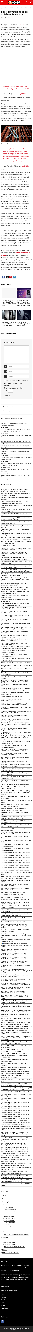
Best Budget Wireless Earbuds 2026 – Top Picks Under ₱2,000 (16, 506)
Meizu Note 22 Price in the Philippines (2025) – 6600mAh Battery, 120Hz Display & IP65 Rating (14, 958)
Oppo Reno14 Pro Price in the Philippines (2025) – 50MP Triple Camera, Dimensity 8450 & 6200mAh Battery (15, 996)
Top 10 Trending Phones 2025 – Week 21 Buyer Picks (16, 1092)
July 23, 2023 (22, 94)
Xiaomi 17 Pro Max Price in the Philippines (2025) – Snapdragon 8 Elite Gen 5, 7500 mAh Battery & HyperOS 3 (15, 926)
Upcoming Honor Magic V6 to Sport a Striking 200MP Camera (16, 446)
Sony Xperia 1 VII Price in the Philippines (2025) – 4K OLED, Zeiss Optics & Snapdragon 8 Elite (15, 1084)
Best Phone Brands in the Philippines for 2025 (14, 1246)
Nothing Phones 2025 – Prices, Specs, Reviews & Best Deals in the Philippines (16, 733)
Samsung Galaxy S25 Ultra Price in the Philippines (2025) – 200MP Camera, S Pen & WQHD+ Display (15, 1072)
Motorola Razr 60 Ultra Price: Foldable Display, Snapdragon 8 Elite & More (14, 729)
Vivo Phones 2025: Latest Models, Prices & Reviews (15, 876)
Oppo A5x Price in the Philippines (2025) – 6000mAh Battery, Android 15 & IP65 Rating (15, 987)
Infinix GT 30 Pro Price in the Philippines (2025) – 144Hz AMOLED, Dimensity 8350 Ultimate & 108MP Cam (15, 579)
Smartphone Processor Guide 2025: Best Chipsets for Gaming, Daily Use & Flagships (16, 825)
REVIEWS (4, 1249)
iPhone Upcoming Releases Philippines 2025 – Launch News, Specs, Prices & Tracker (16, 712)
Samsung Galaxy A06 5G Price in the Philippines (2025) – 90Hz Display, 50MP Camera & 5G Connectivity (16, 1027)
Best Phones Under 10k (9, 1240)
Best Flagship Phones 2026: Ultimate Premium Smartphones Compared (14, 612)
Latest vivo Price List (9, 1207)
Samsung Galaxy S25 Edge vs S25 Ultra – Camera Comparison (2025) (15, 1060)
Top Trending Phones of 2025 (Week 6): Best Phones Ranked (16, 841)
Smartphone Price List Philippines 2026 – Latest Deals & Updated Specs (16, 821)
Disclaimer (13, 1329)
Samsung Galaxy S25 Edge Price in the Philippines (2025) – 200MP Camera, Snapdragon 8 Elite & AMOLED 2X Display (15, 1055)
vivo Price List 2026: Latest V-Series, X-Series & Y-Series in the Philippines (15, 884)
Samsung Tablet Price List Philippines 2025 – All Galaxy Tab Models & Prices (14, 1076)
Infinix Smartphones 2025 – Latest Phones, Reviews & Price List (16, 666)
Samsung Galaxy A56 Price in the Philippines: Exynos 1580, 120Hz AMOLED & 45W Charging (15, 1042)
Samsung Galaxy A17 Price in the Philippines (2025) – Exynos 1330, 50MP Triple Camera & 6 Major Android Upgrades (16, 792)
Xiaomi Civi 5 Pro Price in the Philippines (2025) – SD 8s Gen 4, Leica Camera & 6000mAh (15, 1172)
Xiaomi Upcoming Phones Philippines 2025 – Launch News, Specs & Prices (15, 940)
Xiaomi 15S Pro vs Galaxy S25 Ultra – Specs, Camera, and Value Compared (16, 1168)
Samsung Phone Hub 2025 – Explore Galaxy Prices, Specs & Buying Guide (15, 777)
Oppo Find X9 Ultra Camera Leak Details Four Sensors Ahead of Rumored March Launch (24, 303)
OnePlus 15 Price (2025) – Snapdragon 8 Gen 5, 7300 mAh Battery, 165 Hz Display (16, 979)
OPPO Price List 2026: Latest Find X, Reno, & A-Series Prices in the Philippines (16, 753)
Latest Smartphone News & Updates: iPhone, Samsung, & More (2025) (14, 716)
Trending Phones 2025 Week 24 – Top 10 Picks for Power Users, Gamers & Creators (15, 1111)
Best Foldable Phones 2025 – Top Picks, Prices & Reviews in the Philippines (15, 616)
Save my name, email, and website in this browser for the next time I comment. (16, 383)
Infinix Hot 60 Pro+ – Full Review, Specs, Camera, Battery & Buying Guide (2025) (15, 584)
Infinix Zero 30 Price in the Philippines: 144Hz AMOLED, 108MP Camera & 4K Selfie (16, 592)
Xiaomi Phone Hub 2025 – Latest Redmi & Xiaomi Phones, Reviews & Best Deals (15, 903)
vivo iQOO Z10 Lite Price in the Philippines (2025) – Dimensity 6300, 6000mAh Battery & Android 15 (15, 1148)
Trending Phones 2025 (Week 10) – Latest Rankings (15, 852)
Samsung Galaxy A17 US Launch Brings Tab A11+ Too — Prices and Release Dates (16, 464)
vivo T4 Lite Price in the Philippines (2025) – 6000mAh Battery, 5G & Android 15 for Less (16, 1156)
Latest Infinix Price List (9, 1224)
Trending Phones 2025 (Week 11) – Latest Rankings (15, 855)
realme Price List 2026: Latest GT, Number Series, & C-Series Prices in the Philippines (15, 765)
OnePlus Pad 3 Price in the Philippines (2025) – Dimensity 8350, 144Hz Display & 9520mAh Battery (15, 983)
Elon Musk (22, 25)
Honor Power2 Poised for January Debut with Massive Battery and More (16, 458)
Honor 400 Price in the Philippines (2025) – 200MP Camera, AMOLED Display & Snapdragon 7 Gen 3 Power (15, 553)
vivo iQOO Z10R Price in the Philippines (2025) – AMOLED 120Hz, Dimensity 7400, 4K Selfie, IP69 (14, 1152)
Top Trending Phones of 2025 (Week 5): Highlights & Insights (15, 837)
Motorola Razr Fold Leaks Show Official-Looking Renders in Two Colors (9, 303)
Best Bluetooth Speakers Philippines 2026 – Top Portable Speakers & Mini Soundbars (14, 502)
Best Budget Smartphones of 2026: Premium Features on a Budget (13, 608)
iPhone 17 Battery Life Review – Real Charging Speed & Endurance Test (16, 685)
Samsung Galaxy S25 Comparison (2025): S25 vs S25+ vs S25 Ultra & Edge (16, 1046)
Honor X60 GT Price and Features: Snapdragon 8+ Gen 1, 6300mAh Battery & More (16, 566)
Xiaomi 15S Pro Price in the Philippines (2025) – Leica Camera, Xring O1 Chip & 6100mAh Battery (16, 1164)
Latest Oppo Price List (9, 1216)
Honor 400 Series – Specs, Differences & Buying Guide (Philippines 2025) (16, 562)
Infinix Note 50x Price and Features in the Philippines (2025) (15, 669)
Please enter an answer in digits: (13, 388)
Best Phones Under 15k (9, 1242)
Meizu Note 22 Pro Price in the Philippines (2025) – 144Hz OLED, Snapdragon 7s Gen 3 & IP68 (15, 962)
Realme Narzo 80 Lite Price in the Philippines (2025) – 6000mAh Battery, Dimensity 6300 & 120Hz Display (16, 1011)
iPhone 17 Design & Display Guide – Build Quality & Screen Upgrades (15, 693)
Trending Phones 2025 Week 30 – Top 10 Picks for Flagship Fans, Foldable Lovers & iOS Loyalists (15, 1119)
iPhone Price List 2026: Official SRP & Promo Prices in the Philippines (16, 707)
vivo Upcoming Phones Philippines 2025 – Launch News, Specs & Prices (15, 889)
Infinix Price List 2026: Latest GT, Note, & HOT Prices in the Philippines (16, 673)
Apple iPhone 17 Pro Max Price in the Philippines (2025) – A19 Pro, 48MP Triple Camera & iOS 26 (14, 681)
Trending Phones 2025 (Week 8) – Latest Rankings (15, 867)
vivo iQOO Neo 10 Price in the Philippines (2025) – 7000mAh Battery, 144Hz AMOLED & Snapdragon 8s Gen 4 (15, 1134)
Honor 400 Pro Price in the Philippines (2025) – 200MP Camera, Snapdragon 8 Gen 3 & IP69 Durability (16, 558)
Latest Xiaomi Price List (9, 1214)
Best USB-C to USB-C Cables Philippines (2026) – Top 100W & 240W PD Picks (16, 542)
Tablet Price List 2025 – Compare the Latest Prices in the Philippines (16, 534)
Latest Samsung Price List (10, 1209)
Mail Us (20, 1329)
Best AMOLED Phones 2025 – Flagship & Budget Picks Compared (16, 498)
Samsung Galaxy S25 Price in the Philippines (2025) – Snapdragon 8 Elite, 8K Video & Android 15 (16, 1068)
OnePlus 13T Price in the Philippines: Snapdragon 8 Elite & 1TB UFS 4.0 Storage (15, 975)
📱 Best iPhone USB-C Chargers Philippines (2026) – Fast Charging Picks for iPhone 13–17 (16, 1180)
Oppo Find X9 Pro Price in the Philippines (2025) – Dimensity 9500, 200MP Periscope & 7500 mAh (15, 749)
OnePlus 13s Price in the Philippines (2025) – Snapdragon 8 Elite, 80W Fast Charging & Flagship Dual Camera (16, 971)
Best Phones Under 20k (9, 1244)
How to (3, 1302)
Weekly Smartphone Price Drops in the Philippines (15, 899)
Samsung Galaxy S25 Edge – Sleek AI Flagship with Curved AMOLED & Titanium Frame (15, 1050)
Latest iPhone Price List (9, 1211)
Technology (4, 1308)
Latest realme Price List (9, 1218)
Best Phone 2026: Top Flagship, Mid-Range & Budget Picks (16, 624)
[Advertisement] (16, 67)
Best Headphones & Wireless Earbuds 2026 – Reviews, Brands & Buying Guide (16, 510)
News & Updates (6, 1202)
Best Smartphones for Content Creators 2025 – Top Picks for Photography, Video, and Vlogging (16, 628)
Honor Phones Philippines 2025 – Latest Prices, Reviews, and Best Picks (14, 636)
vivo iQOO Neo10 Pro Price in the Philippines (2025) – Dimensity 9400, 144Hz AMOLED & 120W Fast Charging (16, 1139)
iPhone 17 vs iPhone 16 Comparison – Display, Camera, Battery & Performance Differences (14, 703)
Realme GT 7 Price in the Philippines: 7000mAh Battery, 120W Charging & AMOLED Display (14, 1001)
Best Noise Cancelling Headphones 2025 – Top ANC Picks (15, 514)
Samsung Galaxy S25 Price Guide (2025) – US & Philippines (14, 1064)
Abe (5, 17)
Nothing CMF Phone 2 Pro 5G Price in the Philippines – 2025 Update (16, 966)
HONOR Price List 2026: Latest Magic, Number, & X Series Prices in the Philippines (15, 639)
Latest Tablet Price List (9, 1229)
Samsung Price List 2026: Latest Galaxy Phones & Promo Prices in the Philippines (15, 805)
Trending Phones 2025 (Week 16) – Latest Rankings (15, 862)
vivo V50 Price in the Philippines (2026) (12, 895)
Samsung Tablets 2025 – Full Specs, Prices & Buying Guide (15, 1080)
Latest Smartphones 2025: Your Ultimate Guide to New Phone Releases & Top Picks (15, 604)
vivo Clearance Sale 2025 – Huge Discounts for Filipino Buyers (16, 873)
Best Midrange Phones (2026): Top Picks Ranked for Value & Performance (15, 620)
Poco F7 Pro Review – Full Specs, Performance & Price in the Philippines (15, 906)
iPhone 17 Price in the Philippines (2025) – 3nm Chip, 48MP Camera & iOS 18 (15, 699)
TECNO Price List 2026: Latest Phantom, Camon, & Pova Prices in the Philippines (15, 833)
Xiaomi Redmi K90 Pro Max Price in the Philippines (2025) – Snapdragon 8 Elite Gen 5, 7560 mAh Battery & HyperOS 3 (16, 935)
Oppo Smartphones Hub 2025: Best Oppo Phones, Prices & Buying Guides (15, 746)
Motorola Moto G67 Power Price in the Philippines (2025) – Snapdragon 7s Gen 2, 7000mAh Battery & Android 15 (15, 724)
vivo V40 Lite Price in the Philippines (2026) (13, 892)
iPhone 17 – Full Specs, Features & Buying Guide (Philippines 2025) (14, 596)
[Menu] (2, 2)
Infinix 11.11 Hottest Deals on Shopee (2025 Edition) (15, 663)
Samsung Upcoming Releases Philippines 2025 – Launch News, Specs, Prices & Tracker (14, 809)
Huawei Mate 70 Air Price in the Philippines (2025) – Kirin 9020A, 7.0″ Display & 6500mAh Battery (15, 647)
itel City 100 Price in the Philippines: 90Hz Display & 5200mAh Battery (15, 600)
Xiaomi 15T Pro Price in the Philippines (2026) (14, 922)
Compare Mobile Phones (8, 545)
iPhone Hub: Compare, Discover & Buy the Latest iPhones (15, 677)
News (6, 7)
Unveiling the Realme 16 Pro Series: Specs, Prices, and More (9, 323)
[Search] (27, 2)
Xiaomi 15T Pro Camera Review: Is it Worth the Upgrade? (14, 918)
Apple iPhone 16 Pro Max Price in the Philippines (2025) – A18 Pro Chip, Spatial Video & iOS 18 (14, 490)
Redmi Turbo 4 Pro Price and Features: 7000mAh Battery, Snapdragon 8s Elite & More (14, 914)
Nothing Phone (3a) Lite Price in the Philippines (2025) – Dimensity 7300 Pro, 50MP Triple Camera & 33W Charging (16, 737)
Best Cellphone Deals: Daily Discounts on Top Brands (16, 1234)
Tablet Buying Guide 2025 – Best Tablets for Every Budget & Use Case (15, 530)
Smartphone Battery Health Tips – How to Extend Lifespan (15, 813)
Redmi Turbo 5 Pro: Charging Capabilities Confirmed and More (15, 452)
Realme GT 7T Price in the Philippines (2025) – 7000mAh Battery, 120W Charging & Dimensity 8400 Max (15, 1006)
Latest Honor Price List (9, 1227)
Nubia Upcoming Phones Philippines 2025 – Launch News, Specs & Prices (15, 742)
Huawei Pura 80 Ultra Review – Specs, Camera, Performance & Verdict (14, 655)
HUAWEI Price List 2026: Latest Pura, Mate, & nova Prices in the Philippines (15, 651)
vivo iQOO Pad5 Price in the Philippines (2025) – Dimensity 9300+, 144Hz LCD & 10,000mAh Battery (15, 1144)
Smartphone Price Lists (9, 1205)
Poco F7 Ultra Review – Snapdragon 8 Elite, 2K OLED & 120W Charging (16, 910)
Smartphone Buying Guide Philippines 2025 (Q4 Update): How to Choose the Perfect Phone (14, 817)
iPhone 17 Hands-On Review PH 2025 (11, 696)
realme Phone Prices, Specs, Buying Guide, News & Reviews (15, 762)
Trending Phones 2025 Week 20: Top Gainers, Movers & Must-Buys (16, 1099)
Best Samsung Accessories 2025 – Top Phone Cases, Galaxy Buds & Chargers (16, 522)
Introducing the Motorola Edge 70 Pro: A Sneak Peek (23, 323)
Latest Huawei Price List (9, 1222)
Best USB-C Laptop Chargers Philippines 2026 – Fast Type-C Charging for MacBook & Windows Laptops (16, 538)
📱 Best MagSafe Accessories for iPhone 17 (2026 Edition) (15, 1184)
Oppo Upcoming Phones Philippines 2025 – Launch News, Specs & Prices (15, 757)
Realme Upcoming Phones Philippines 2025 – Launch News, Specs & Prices (16, 769)
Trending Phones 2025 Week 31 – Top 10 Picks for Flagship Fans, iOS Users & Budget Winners (15, 1123)
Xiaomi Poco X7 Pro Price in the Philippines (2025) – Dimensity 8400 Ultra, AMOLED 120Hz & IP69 (15, 1176)
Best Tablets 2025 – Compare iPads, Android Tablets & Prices (16, 526)
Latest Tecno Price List (9, 1220)
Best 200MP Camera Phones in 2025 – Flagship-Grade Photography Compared (16, 494)
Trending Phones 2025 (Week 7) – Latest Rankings (15, 865)
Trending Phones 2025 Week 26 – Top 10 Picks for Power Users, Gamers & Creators (15, 1115)
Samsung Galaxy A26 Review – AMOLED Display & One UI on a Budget (16, 797)
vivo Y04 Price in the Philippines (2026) (12, 897)
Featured (4, 1199)
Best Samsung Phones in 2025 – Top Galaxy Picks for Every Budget (16, 781)
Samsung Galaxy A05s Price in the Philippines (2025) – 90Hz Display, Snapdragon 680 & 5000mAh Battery (16, 1023)
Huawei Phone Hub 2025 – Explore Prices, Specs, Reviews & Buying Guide (14, 643)
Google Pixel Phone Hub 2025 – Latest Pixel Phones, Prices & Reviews (15, 632)
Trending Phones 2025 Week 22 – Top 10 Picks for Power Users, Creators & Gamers (15, 1103)
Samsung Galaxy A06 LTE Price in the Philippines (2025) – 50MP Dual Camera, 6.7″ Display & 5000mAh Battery (16, 1032)
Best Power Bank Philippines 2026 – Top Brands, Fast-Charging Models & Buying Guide (16, 518)
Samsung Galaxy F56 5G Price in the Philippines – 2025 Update (16, 801)
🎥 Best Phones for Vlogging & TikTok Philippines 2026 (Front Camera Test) (15, 950)
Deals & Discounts (8, 1232)
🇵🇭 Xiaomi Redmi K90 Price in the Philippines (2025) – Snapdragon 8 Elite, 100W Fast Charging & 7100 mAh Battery (16, 945)
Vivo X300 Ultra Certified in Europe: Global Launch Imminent (15, 470)
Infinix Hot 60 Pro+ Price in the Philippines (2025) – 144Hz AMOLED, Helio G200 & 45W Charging (15, 588)
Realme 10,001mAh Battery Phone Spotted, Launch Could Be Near (15, 476)
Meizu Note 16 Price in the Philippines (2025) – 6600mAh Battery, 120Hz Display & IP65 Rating (14, 954)
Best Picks (6, 1237)
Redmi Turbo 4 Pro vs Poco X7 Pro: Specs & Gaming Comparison (15, 1015)
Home (2, 7)
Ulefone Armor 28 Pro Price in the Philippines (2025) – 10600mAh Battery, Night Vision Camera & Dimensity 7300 (16, 1128)
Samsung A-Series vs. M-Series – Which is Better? (15, 784)
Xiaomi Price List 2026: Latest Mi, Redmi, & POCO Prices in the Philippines (15, 930)
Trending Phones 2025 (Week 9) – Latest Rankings (15, 870)
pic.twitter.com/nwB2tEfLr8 (20, 89)
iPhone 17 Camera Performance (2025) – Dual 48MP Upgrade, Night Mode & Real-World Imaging (15, 689)
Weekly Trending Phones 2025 (10, 1252)
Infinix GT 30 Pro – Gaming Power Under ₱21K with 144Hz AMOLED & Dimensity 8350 (15, 574)
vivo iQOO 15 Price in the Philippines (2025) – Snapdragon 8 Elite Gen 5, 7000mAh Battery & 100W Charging (15, 880)
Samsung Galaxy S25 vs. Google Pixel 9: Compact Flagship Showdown (15, 773)
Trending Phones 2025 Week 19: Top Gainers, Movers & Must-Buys (16, 1095)
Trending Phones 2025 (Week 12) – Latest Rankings (15, 857)
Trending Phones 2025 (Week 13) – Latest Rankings (15, 860)
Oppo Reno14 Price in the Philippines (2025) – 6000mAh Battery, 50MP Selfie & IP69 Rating (14, 992)
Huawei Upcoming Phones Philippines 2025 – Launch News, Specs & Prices (16, 659)
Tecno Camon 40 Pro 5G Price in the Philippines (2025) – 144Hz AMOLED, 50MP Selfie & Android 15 (16, 1088)
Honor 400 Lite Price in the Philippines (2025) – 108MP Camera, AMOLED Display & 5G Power (16, 548)
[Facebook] (2, 1321)
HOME (4, 1196)
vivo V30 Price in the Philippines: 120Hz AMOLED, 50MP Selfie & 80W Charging (16, 1160)
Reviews (3, 1297)
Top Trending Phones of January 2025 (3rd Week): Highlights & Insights (15, 845)
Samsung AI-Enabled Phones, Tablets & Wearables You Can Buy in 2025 (15, 1019)
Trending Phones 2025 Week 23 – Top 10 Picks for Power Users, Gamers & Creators (15, 1107)
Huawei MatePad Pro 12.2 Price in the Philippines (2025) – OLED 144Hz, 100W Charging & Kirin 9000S (15, 570)
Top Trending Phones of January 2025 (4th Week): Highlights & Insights (15, 849)
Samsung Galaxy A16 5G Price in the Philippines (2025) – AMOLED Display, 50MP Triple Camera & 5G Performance (16, 1037)
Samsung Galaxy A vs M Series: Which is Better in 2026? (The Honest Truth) (15, 787)
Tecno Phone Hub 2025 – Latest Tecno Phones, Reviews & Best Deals (14, 829)
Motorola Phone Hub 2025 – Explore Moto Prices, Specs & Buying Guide (15, 720)
